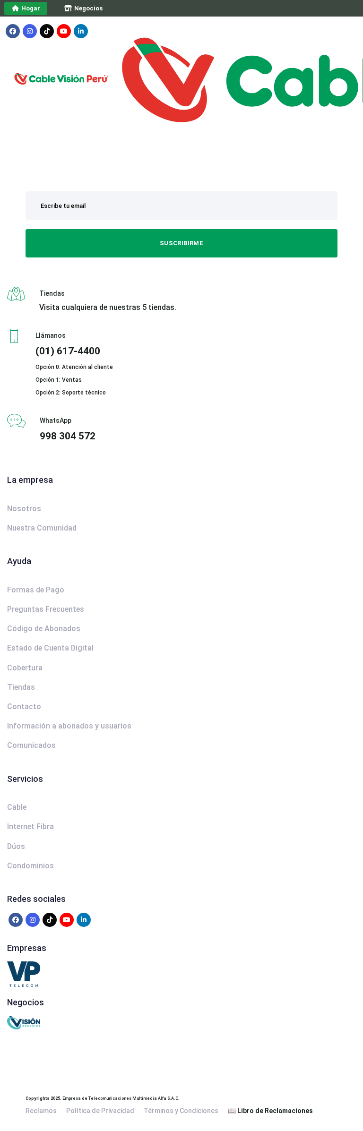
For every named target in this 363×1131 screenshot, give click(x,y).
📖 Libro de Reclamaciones (270, 1110)
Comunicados (31, 745)
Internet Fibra (30, 826)
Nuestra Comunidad (42, 527)
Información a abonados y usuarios (69, 725)
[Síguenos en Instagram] (30, 31)
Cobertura (25, 667)
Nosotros (24, 508)
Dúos (16, 846)
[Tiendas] (181, 300)
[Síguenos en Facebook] (13, 31)
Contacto (24, 706)
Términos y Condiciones (181, 1110)
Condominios (30, 865)
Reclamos (41, 1110)
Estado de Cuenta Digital (50, 647)
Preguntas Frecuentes (45, 609)
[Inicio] (91, 168)
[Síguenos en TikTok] (47, 31)
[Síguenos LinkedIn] (81, 31)
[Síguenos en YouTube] (64, 31)
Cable (16, 807)
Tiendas (21, 687)
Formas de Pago (35, 589)
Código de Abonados (43, 628)
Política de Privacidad (100, 1110)
